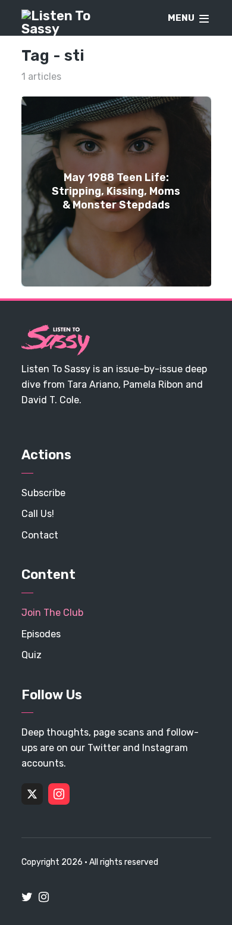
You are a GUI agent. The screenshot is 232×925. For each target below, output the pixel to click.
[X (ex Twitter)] (32, 794)
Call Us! (37, 513)
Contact (39, 535)
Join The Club (52, 612)
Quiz (31, 655)
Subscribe (43, 493)
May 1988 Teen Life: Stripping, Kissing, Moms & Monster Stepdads (116, 191)
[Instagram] (59, 794)
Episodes (41, 634)
